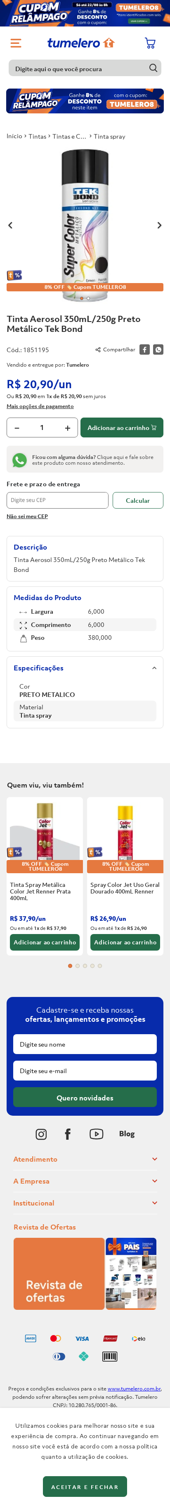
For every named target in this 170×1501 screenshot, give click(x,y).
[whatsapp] (158, 349)
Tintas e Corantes (69, 136)
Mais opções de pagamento (40, 406)
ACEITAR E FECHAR (85, 1487)
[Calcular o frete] (138, 500)
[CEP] (58, 494)
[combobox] (85, 68)
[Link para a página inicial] (14, 135)
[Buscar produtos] (153, 67)
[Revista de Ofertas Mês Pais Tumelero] (85, 1307)
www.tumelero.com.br (134, 1388)
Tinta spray (109, 136)
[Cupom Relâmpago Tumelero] (85, 13)
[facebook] (144, 349)
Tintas (37, 136)
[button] (70, 966)
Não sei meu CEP (27, 516)
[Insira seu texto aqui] (41, 1134)
